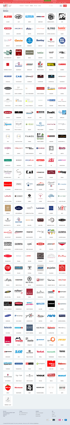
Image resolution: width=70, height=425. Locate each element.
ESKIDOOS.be (36, 423)
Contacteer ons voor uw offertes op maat (37, 2)
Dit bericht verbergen (47, 0)
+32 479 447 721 (23, 414)
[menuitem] (22, 5)
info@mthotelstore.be (24, 412)
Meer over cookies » (54, 0)
